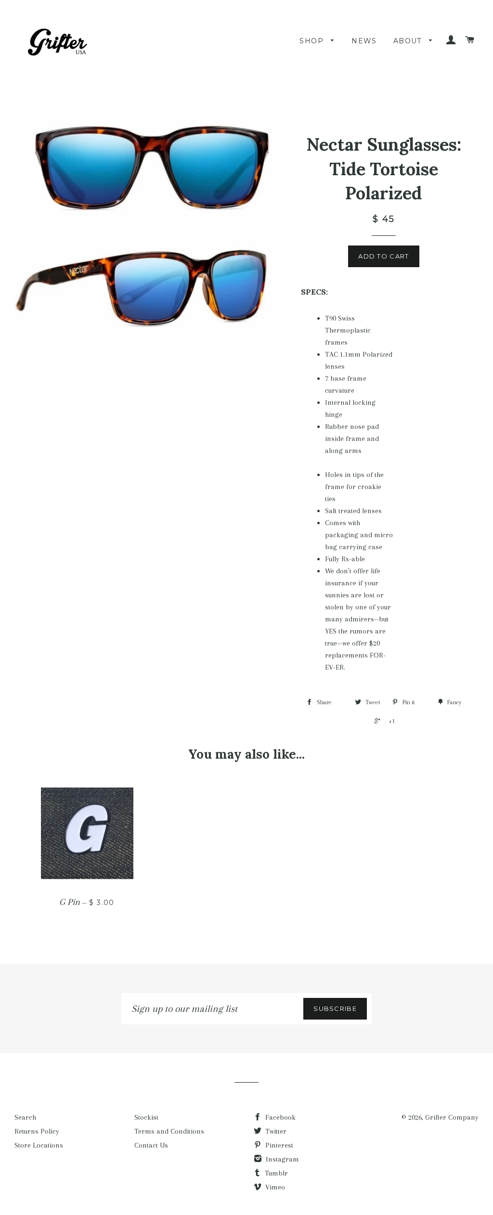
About (408, 41)
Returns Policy (36, 1131)
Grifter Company (452, 1117)
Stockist (146, 1117)
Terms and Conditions (169, 1131)
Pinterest (278, 1145)
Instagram (281, 1159)
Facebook (279, 1117)
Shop (312, 41)
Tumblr (275, 1173)
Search (25, 1117)
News (364, 41)
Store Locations (38, 1145)
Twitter (274, 1131)
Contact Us (151, 1145)
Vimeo (274, 1187)
